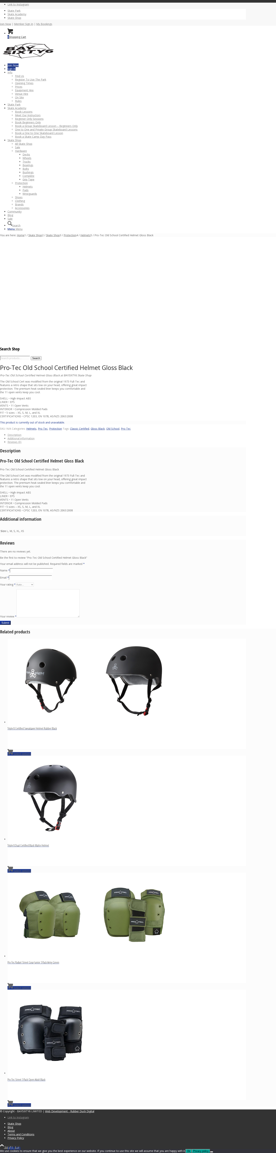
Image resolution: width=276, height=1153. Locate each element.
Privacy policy (201, 1151)
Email (4, 577)
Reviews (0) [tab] (14, 442)
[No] (211, 1151)
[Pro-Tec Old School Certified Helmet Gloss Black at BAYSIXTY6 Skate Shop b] (9, 340)
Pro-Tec (43, 428)
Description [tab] (14, 435)
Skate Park (14, 10)
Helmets (31, 428)
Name (5, 570)
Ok (188, 1151)
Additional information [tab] (21, 438)
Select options (22, 754)
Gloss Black (98, 428)
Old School (112, 428)
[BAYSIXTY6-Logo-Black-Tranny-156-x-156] (28, 59)
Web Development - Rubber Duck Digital (69, 1111)
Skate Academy (17, 14)
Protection (55, 428)
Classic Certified (79, 428)
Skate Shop (14, 18)
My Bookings (44, 24)
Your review (8, 616)
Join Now (5, 24)
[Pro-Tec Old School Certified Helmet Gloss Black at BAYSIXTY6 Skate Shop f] (42, 320)
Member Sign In (23, 24)
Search (36, 358)
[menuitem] (127, 10)
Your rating (8, 584)
